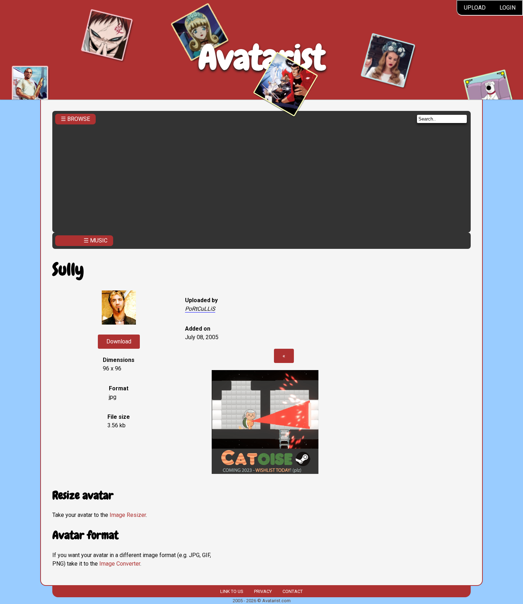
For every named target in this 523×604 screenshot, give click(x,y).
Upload (475, 7)
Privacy (263, 591)
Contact (292, 591)
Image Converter (119, 563)
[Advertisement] (261, 176)
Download (118, 341)
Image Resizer (128, 515)
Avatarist (261, 57)
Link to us (231, 591)
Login (508, 7)
